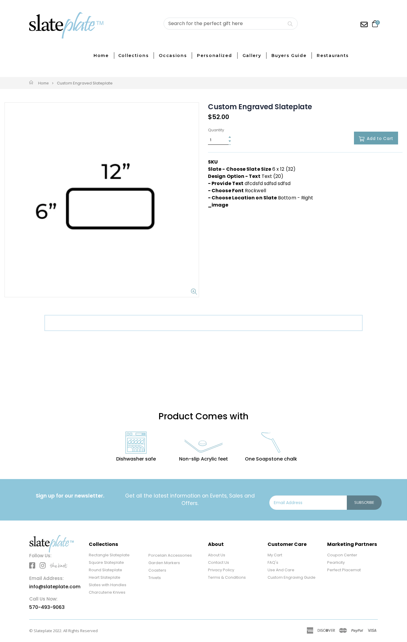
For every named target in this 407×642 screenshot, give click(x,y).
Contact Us (218, 562)
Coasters (157, 570)
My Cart (275, 555)
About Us (216, 555)
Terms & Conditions (227, 577)
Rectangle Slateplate (109, 555)
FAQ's (273, 562)
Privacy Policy (221, 570)
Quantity (216, 130)
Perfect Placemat (344, 570)
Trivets (154, 578)
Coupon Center (342, 555)
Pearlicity (336, 562)
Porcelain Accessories (170, 555)
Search (290, 23)
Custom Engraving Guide (292, 577)
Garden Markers (164, 563)
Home (43, 83)
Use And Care (281, 570)
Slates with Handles (107, 585)
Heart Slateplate (104, 577)
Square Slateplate (106, 562)
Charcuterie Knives (107, 592)
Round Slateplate (105, 570)
